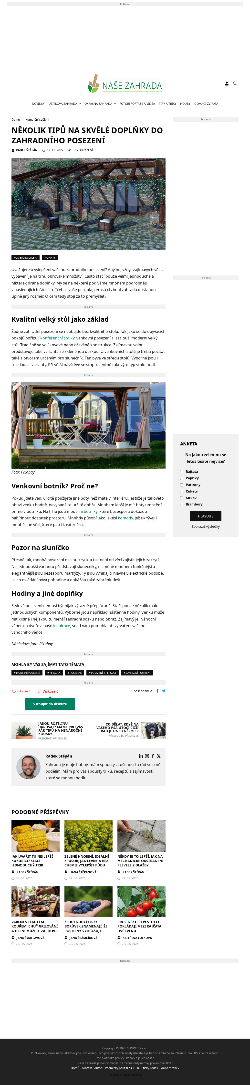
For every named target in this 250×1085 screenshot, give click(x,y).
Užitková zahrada (63, 104)
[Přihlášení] (226, 83)
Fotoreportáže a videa (137, 104)
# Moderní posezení (27, 672)
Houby (185, 104)
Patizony (193, 485)
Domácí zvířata (206, 104)
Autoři (98, 1068)
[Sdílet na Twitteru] (164, 691)
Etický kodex (149, 1068)
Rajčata (192, 472)
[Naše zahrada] (125, 83)
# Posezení (75, 672)
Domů (75, 1068)
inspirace (61, 625)
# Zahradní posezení (137, 672)
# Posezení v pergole (102, 672)
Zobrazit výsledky (206, 526)
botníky (90, 511)
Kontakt (87, 1068)
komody (125, 518)
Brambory (194, 504)
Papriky (192, 478)
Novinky (38, 104)
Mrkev (191, 498)
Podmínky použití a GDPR (122, 1068)
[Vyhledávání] (235, 83)
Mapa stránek (169, 1068)
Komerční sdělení (25, 257)
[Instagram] (147, 756)
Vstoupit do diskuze (50, 704)
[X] (159, 756)
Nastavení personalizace (125, 1075)
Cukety (192, 491)
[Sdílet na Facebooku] (157, 691)
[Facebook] (153, 756)
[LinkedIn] (141, 756)
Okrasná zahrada (98, 104)
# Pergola (53, 672)
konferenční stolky (57, 338)
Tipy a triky (167, 104)
